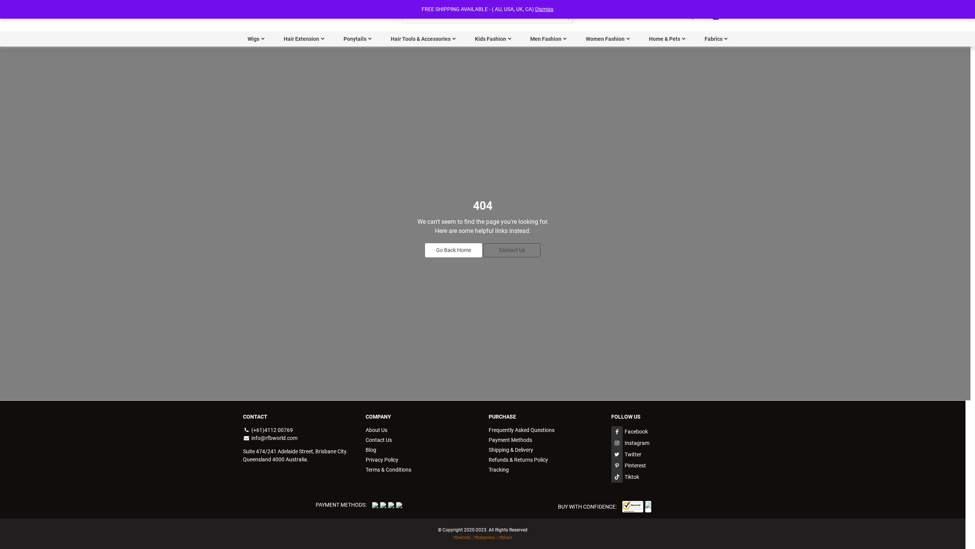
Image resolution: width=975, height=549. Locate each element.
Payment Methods (510, 440)
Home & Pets (664, 39)
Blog (371, 450)
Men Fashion (545, 39)
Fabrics (713, 39)
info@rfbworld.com (273, 438)
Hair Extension (301, 39)
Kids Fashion (490, 39)
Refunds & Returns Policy (518, 460)
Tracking (499, 470)
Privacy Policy (382, 460)
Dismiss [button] (544, 9)
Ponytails (355, 39)
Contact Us (512, 250)
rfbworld (461, 537)
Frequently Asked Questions (522, 430)
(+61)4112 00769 (271, 430)
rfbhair (505, 537)
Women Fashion (605, 39)
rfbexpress (484, 537)
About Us (376, 430)
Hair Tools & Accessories (421, 39)
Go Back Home (453, 250)
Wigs (253, 39)
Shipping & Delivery (511, 450)
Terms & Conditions (388, 470)
